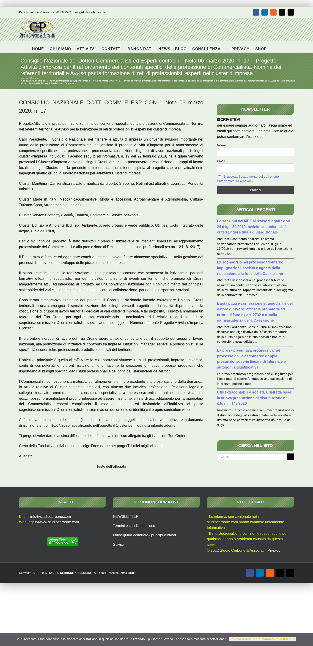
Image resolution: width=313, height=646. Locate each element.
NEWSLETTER (126, 516)
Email (221, 161)
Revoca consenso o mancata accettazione (262, 639)
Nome (221, 145)
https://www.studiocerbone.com (53, 522)
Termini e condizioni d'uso (134, 526)
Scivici (118, 544)
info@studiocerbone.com (90, 12)
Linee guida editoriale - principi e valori (144, 535)
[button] (273, 46)
